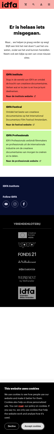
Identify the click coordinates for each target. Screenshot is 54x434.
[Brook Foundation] (27, 269)
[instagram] (15, 204)
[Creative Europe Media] (27, 235)
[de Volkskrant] (27, 261)
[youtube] (6, 204)
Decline (12, 426)
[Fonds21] (27, 254)
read (20, 406)
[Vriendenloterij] (27, 224)
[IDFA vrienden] (27, 293)
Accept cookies (33, 426)
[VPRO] (27, 245)
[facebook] (23, 204)
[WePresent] (27, 279)
